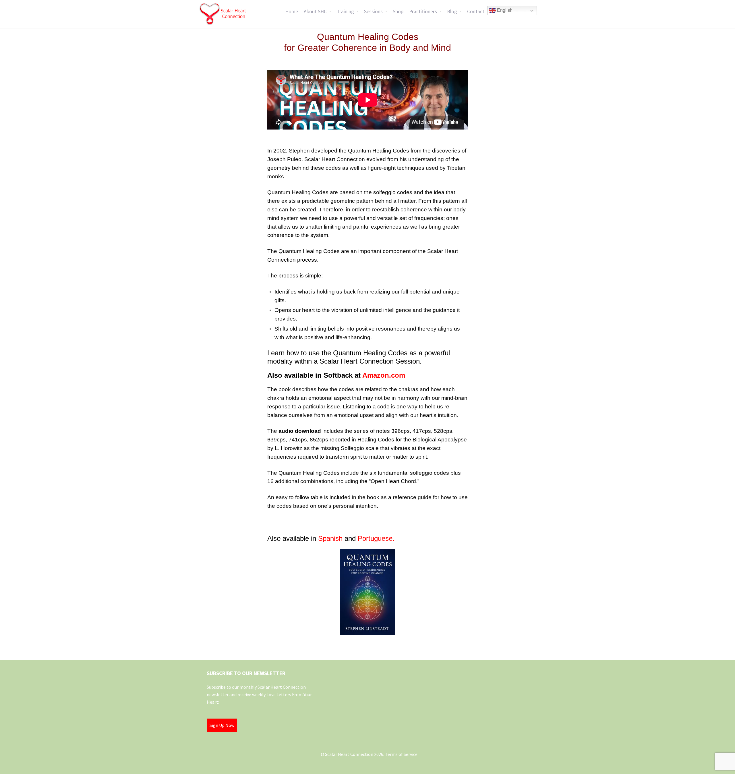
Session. (409, 361)
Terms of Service (401, 754)
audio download (299, 431)
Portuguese (375, 538)
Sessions (373, 11)
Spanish (330, 538)
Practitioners (423, 11)
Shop (398, 11)
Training (345, 11)
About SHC (315, 11)
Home (291, 11)
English (504, 10)
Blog (452, 11)
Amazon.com (383, 375)
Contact (475, 11)
